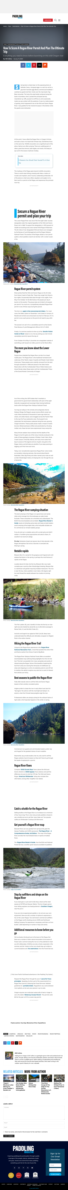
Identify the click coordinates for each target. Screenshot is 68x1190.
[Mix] (44, 65)
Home (5, 26)
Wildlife (29, 1036)
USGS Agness (29, 772)
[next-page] (7, 1097)
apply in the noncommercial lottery (34, 311)
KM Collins (8, 59)
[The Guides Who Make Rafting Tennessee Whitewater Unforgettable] (21, 1078)
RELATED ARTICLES (13, 1071)
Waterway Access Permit (32, 995)
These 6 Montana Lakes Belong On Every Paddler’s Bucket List (8, 1086)
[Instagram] (19, 1167)
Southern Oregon (46, 906)
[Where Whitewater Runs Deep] (34, 1078)
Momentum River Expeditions (21, 284)
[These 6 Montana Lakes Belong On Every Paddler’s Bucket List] (8, 1078)
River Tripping (55, 1034)
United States (9, 1036)
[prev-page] (4, 1097)
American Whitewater (26, 776)
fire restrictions (33, 949)
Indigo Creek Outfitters (16, 889)
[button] (55, 20)
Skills (18, 44)
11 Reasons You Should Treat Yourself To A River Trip (34, 161)
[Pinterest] (34, 65)
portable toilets (28, 986)
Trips (9, 26)
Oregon (20, 1034)
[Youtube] (32, 1167)
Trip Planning (25, 44)
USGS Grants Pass (27, 769)
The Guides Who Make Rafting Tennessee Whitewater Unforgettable (21, 1086)
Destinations (15, 26)
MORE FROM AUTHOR (35, 1071)
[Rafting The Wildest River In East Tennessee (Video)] (59, 1078)
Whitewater (20, 1036)
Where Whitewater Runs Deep (32, 1085)
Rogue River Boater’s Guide (26, 842)
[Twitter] (28, 65)
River (34, 1034)
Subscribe (48, 20)
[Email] (39, 65)
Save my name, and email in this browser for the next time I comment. (26, 1132)
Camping (12, 1034)
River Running (43, 1034)
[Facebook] (23, 65)
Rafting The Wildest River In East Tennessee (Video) (59, 1085)
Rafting (28, 1034)
